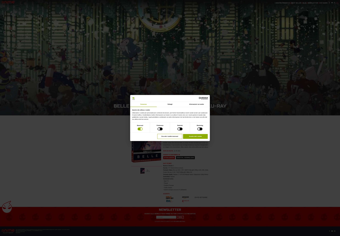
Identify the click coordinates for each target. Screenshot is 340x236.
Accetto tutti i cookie (195, 136)
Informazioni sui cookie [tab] (196, 104)
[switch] (160, 129)
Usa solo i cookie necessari (169, 136)
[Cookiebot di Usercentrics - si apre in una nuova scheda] (200, 98)
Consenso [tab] (143, 104)
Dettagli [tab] (170, 104)
